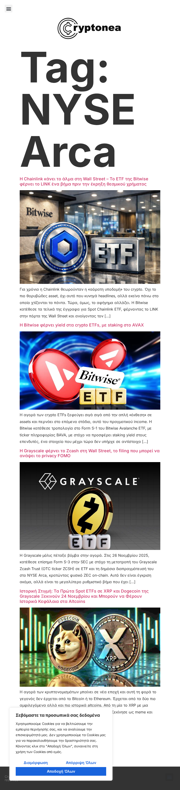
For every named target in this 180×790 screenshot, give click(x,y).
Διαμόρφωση (36, 762)
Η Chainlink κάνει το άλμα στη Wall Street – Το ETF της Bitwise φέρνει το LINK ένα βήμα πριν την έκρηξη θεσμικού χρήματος (84, 181)
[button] (8, 8)
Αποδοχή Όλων (61, 771)
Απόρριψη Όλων (81, 762)
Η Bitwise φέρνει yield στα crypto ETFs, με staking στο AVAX (82, 325)
